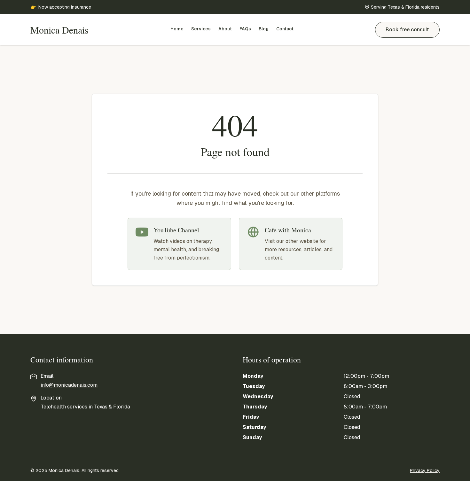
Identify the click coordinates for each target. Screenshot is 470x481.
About (225, 29)
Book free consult (407, 29)
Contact (285, 29)
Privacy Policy (425, 470)
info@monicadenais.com (69, 385)
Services (201, 29)
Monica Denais (59, 29)
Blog (264, 29)
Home (177, 29)
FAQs (245, 29)
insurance (81, 7)
